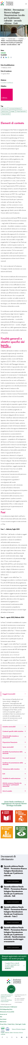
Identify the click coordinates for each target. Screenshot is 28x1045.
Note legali (18, 1024)
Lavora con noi (3, 1014)
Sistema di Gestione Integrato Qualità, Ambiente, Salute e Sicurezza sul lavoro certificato (13, 1031)
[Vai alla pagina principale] (7, 3)
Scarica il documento (13, 881)
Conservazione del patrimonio (15, 108)
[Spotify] (26, 1037)
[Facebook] (2, 1037)
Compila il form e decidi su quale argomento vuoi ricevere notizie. (12, 965)
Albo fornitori (3, 1021)
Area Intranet (3, 1019)
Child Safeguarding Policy (6, 1009)
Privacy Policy (3, 1024)
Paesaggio (12, 111)
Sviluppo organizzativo (21, 111)
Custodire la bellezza (7, 83)
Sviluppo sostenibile (6, 114)
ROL (1, 1016)
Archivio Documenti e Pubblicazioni (8, 1007)
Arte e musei (4, 108)
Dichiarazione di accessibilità (7, 1012)
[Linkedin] (16, 1037)
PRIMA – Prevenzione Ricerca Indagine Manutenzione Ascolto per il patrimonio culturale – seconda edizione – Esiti (12, 42)
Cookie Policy (11, 1024)
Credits (24, 1024)
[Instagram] (11, 1037)
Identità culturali (5, 111)
